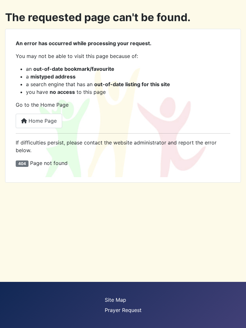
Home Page (42, 121)
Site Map (115, 300)
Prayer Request (123, 310)
